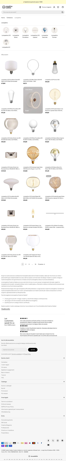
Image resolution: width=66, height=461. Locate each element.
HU (32, 459)
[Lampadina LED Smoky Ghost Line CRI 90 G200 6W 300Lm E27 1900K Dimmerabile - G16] (11, 126)
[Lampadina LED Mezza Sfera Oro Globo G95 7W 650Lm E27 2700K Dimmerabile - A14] (55, 155)
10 (35, 264)
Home (3, 17)
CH (12, 459)
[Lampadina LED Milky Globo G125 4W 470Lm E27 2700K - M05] (33, 67)
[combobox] (33, 12)
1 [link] (22, 264)
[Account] (54, 7)
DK (19, 459)
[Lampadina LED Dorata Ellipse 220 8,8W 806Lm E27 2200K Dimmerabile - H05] (33, 184)
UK (56, 459)
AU (4, 459)
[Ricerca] (62, 12)
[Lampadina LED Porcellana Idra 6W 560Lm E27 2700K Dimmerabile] (11, 184)
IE (34, 459)
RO (46, 459)
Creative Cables (9, 450)
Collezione (10, 17)
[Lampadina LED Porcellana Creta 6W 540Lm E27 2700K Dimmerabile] (11, 67)
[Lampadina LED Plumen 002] (55, 67)
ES (22, 459)
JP (39, 459)
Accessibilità (34, 456)
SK (49, 459)
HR (29, 459)
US (59, 459)
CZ (14, 459)
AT (7, 459)
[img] (38, 318)
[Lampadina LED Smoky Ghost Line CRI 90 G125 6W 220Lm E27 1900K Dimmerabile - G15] (11, 242)
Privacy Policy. (27, 354)
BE (9, 459)
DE (17, 459)
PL (44, 459)
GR (27, 459)
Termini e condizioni (17, 354)
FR (24, 459)
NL (41, 459)
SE (51, 459)
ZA (61, 459)
